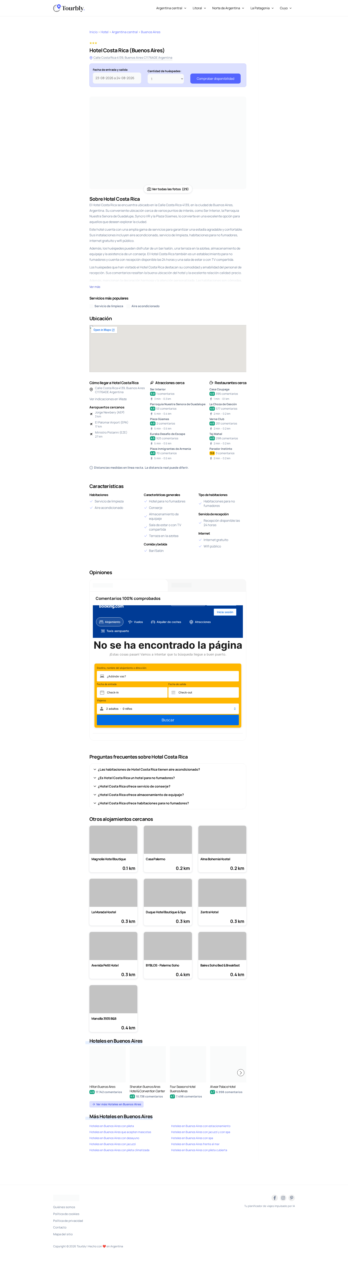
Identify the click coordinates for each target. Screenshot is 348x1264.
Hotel (105, 32)
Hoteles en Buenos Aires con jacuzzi (112, 1144)
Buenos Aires (150, 32)
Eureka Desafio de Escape (167, 434)
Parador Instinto (220, 449)
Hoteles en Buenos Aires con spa (192, 1138)
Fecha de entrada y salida (110, 70)
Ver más (94, 287)
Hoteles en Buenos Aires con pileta (111, 1126)
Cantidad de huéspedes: (164, 71)
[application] (184, 8)
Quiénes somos (64, 1207)
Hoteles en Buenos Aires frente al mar (195, 1144)
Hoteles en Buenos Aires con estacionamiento (200, 1126)
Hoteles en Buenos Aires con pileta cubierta (199, 1150)
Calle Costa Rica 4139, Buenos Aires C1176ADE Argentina (132, 57)
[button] (240, 1072)
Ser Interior (158, 389)
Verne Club (216, 419)
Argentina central (169, 8)
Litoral (197, 8)
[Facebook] (274, 1198)
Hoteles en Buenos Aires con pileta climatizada (119, 1150)
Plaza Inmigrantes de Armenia (170, 449)
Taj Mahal (215, 434)
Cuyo (284, 8)
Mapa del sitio (63, 1234)
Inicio (93, 32)
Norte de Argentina (226, 8)
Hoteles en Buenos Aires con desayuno (114, 1138)
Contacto (59, 1227)
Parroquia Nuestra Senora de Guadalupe (177, 404)
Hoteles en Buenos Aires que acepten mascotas (120, 1132)
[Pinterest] (291, 1198)
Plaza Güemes (159, 419)
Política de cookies (66, 1214)
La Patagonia (260, 8)
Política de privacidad (68, 1221)
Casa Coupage (219, 389)
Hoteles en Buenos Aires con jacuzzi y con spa (200, 1132)
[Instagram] (283, 1198)
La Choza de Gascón (223, 404)
